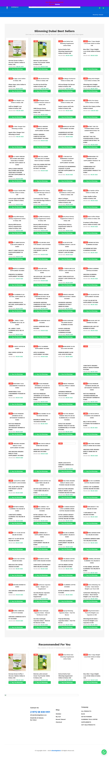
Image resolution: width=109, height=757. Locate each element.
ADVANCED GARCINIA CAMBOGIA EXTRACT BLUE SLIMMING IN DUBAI (41, 304)
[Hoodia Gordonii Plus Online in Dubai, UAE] (42, 80)
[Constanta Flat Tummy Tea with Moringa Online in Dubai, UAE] (42, 193)
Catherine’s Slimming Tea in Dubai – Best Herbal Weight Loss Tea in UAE (91, 594)
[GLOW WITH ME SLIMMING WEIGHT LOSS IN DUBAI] (67, 244)
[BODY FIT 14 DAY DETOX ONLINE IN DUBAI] (17, 534)
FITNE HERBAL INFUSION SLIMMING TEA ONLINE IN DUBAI (91, 568)
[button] (102, 9)
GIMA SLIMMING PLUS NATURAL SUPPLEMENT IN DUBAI (17, 304)
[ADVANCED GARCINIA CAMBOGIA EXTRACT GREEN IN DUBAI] (67, 296)
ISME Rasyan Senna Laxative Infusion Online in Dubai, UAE (41, 110)
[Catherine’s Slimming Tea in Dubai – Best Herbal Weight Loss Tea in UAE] (92, 587)
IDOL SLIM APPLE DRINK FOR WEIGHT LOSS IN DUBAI (16, 488)
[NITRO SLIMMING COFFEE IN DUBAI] (67, 586)
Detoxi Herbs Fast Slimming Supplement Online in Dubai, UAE (65, 51)
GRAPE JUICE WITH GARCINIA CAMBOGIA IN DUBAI (65, 464)
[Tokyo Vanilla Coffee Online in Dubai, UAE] (92, 192)
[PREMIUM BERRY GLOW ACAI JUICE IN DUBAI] (67, 347)
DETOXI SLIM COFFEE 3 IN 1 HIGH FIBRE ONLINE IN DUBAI (41, 490)
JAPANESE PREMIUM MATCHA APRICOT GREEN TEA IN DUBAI (66, 393)
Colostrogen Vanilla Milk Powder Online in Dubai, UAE (16, 200)
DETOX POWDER (86, 716)
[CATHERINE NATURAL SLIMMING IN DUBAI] (92, 243)
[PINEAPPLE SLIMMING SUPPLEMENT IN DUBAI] (17, 269)
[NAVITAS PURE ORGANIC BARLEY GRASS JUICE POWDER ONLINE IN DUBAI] (67, 483)
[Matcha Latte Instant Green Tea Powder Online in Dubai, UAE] (42, 49)
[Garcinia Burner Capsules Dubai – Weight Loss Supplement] (42, 587)
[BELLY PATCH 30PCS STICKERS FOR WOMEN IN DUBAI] (92, 416)
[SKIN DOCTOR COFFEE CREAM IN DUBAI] (17, 560)
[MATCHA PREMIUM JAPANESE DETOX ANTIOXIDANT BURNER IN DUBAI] (17, 417)
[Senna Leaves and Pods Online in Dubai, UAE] (67, 101)
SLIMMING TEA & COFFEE (89, 719)
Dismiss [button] (57, 4)
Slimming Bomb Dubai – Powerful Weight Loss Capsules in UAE (90, 620)
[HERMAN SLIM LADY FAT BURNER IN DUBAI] (92, 321)
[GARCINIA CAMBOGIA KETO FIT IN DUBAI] (17, 612)
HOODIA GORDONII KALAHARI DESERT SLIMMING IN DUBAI (64, 330)
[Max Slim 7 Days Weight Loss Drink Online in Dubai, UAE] (92, 43)
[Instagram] (35, 724)
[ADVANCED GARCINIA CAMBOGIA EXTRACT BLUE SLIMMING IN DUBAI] (42, 296)
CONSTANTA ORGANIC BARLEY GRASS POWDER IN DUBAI (91, 367)
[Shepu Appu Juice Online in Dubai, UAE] (17, 80)
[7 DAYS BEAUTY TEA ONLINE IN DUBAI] (92, 508)
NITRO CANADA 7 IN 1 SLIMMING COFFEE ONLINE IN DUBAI (41, 516)
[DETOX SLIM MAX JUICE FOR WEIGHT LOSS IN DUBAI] (42, 243)
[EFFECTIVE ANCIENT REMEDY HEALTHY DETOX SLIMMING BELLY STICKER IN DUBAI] (67, 417)
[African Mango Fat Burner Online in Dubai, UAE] (67, 80)
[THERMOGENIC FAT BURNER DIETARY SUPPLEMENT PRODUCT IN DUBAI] (92, 159)
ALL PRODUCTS (86, 711)
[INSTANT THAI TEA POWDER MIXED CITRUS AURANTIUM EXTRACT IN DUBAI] (92, 129)
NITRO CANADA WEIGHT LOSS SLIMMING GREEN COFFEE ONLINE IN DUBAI (66, 516)
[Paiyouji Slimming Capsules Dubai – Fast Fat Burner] (67, 613)
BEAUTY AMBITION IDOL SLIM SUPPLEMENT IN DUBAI (16, 252)
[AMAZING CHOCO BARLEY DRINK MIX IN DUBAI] (42, 445)
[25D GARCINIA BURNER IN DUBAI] (17, 586)
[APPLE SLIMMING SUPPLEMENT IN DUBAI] (42, 347)
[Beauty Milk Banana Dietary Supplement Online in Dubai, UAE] (17, 219)
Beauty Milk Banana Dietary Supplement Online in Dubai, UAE (15, 226)
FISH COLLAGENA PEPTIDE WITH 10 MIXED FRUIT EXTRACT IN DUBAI (41, 166)
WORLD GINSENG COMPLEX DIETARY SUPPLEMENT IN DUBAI (40, 136)
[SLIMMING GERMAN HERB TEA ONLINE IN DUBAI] (92, 534)
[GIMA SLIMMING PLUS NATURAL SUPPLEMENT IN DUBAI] (17, 296)
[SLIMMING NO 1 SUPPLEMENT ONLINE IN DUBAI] (42, 535)
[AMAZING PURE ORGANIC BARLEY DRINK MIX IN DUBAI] (92, 445)
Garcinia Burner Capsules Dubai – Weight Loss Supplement (41, 594)
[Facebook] (31, 724)
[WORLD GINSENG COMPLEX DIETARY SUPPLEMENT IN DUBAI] (42, 128)
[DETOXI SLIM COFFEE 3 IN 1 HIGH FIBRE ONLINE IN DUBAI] (42, 483)
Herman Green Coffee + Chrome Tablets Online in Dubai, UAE (17, 62)
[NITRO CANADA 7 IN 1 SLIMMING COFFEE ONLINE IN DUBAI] (42, 509)
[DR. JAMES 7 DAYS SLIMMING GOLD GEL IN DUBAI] (17, 322)
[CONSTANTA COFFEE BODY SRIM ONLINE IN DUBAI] (42, 560)
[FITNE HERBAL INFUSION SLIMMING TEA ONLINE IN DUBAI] (92, 561)
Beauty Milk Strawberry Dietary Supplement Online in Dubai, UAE (41, 226)
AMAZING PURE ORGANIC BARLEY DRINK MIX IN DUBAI (91, 451)
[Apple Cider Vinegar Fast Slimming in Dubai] (17, 127)
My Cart (58, 716)
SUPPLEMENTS (86, 722)
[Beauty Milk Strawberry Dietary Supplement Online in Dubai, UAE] (42, 219)
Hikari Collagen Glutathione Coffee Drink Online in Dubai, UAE (66, 200)
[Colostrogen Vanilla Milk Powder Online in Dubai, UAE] (17, 193)
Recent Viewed (60, 719)
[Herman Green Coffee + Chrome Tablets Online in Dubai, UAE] (17, 49)
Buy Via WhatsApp (17, 69)
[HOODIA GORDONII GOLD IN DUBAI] (42, 321)
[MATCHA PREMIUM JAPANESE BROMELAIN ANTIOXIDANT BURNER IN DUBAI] (92, 387)
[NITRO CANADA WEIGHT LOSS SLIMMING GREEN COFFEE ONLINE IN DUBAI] (67, 509)
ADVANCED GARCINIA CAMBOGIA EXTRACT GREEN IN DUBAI (65, 304)
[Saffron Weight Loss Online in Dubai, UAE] (17, 101)
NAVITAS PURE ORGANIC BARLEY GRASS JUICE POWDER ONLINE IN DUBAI (66, 490)
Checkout (59, 722)
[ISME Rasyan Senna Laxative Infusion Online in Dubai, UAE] (42, 102)
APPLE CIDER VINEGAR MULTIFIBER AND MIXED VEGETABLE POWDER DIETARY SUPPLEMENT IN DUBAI (17, 172)
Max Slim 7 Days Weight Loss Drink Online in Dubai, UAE (91, 51)
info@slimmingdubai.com (38, 715)
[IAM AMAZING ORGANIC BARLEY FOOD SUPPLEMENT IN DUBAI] (17, 446)
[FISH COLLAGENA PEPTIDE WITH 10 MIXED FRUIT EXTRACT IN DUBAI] (42, 158)
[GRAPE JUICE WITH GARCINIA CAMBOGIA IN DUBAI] (67, 451)
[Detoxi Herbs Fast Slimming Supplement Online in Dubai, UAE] (67, 43)
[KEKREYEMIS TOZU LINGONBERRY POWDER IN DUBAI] (17, 386)
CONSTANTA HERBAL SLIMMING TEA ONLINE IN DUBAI (17, 516)
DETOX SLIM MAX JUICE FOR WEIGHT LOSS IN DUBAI (41, 250)
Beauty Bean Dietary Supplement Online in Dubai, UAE (65, 226)
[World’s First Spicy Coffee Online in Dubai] (92, 101)
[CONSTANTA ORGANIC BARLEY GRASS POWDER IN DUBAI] (92, 354)
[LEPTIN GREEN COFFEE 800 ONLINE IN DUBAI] (67, 560)
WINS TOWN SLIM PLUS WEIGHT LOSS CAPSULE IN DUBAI (66, 278)
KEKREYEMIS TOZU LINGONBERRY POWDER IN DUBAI (17, 393)
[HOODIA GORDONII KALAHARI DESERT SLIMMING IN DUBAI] (67, 322)
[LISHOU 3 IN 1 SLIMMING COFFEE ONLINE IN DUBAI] (92, 482)
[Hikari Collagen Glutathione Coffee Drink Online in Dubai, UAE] (67, 193)
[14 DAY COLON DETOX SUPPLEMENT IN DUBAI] (92, 295)
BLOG (83, 714)
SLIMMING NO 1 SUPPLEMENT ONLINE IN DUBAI (41, 542)
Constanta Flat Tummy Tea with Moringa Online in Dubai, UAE (42, 200)
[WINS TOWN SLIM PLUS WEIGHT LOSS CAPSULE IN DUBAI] (67, 270)
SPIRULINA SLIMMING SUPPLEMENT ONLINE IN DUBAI (66, 542)
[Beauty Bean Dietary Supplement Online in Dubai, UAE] (67, 219)
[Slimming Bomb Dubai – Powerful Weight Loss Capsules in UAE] (92, 613)
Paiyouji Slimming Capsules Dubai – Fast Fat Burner (66, 620)
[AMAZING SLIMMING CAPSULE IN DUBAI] (92, 269)
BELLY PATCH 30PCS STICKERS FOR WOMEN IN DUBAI (91, 423)
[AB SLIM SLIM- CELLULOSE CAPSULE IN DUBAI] (42, 270)
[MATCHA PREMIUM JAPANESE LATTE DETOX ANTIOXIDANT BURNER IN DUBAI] (42, 387)
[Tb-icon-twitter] (39, 724)
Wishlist (58, 714)
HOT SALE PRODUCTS (88, 725)
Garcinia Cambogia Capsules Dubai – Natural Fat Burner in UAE (41, 620)
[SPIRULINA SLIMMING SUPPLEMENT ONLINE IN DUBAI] (67, 535)
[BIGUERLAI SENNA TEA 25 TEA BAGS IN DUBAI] (42, 415)
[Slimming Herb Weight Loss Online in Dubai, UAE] (92, 80)
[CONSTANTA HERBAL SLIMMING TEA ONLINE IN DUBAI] (17, 509)
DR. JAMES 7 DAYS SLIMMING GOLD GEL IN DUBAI (16, 330)
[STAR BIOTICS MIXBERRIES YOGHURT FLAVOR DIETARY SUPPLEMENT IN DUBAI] (67, 159)
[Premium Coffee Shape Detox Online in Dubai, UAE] (92, 218)
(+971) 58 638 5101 (40, 712)
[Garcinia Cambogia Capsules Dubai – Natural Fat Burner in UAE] (42, 613)
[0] (98, 9)
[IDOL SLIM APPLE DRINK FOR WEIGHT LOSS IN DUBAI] (17, 482)
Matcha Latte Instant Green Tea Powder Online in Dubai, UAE (41, 62)
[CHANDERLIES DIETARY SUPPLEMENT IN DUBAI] (67, 127)
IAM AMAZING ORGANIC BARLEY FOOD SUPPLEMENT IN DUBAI (16, 453)
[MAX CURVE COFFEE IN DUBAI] (17, 347)
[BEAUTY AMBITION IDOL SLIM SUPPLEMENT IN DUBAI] (17, 244)
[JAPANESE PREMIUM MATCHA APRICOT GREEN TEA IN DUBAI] (67, 386)
